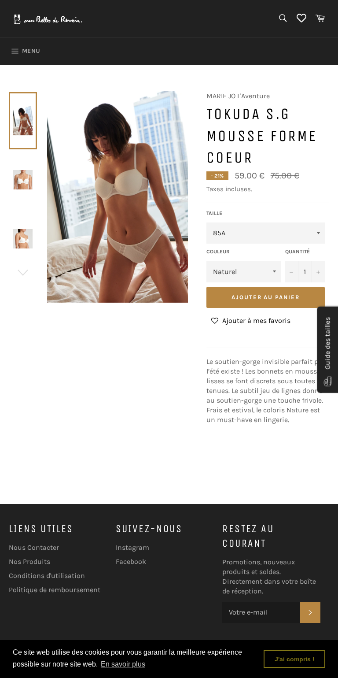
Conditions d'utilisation (47, 575)
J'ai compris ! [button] (295, 659)
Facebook (131, 561)
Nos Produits (29, 561)
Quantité (297, 251)
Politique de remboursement (54, 589)
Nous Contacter (34, 547)
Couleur (218, 251)
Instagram (132, 547)
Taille (214, 213)
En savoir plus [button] (123, 664)
